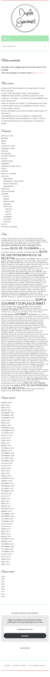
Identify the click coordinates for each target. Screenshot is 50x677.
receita (4, 338)
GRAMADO (33, 314)
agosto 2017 (6, 493)
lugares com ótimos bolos (17, 320)
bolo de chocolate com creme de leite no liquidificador (25, 265)
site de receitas (13, 388)
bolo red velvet (30, 272)
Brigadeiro (39, 275)
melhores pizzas (12, 327)
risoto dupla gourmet (9, 381)
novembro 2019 (8, 430)
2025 (3, 576)
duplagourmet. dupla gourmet (29, 306)
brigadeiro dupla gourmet (15, 282)
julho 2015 (6, 557)
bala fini (26, 242)
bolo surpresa (28, 275)
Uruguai (7, 222)
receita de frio (14, 354)
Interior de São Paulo (11, 166)
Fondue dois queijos (40, 310)
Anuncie (4, 138)
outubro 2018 (7, 458)
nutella (21, 329)
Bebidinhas (8, 179)
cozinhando (5, 295)
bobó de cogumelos (8, 261)
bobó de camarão (42, 259)
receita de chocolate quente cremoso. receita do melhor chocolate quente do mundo (22, 347)
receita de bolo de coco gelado (35, 339)
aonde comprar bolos (30, 238)
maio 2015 (5, 562)
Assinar (25, 635)
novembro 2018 (8, 456)
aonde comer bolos (15, 238)
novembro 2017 (8, 486)
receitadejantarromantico (30, 354)
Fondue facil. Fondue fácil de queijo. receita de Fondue (22, 312)
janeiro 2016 (6, 541)
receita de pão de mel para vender (34, 359)
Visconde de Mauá (9, 227)
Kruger (4, 171)
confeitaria (24, 293)
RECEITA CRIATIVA (17, 339)
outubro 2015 (7, 549)
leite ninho (19, 318)
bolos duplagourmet (19, 273)
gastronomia (7, 314)
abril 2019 (5, 443)
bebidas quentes (42, 242)
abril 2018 (5, 473)
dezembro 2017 (7, 483)
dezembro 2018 (7, 453)
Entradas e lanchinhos (13, 181)
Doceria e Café (43, 295)
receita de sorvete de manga (11, 364)
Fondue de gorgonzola (33, 308)
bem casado (5, 244)
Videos (4, 224)
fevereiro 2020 (7, 428)
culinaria (22, 295)
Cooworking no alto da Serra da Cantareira (21, 116)
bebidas (33, 242)
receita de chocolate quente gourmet (25, 350)
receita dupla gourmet (27, 366)
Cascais (8, 209)
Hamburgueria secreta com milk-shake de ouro (22, 96)
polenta (39, 332)
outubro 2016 (7, 519)
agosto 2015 (6, 554)
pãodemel (4, 334)
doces (4, 297)
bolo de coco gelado (23, 268)
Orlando (7, 204)
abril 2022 (5, 408)
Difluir (24, 665)
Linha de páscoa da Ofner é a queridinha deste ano (24, 103)
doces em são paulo (30, 297)
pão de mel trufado (36, 336)
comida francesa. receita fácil (25, 291)
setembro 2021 (7, 415)
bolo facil (31, 270)
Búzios (6, 196)
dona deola (26, 300)
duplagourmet (32, 303)
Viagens (4, 194)
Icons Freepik (33, 665)
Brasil (4, 141)
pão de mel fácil (37, 334)
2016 (3, 594)
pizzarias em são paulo (9, 332)
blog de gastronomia (24, 253)
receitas (29, 373)
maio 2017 (5, 501)
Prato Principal (10, 184)
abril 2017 (5, 503)
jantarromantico (7, 316)
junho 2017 (6, 498)
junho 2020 (6, 420)
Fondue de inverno (10, 310)
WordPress (16, 665)
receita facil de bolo (14, 368)
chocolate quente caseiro (24, 286)
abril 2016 (5, 534)
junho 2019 (6, 440)
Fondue (20, 308)
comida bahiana (7, 291)
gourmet (21, 314)
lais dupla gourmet (25, 316)
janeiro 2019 (6, 451)
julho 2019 (6, 438)
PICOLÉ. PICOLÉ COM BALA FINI (32, 331)
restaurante (34, 379)
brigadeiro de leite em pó (10, 277)
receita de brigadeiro (9, 341)
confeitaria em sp (35, 293)
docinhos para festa (13, 300)
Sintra (8, 214)
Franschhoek (7, 161)
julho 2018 (6, 466)
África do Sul (7, 136)
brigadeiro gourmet (33, 282)
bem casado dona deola (19, 244)
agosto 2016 (6, 524)
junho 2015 (6, 559)
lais (16, 316)
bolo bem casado (34, 261)
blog (30, 244)
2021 (3, 581)
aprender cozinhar (34, 240)
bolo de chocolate (10, 263)
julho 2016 (6, 526)
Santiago (5, 189)
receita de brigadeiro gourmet (19, 343)
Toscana (7, 219)
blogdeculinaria (9, 245)
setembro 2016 (7, 521)
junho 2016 (6, 529)
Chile (3, 143)
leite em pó (10, 318)
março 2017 (6, 506)
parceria (19, 331)
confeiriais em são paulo (10, 293)
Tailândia (7, 217)
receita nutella (37, 371)
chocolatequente (7, 286)
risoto (45, 379)
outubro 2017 (7, 488)
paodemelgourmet (8, 331)
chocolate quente (35, 284)
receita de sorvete (37, 362)
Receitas (5, 176)
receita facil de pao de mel (33, 368)
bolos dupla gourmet (39, 273)
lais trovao (37, 316)
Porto (8, 211)
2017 (3, 591)
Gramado (5, 163)
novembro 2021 (8, 413)
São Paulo (16, 391)
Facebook (25, 648)
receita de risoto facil (21, 362)
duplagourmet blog (8, 308)
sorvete (28, 389)
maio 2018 (5, 471)
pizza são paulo (30, 332)
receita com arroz (15, 338)
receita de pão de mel (22, 355)
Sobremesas (8, 186)
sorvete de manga (38, 389)
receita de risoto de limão (24, 361)
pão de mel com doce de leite (19, 334)
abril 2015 (5, 564)
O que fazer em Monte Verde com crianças (20, 93)
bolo (26, 261)
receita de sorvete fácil (31, 364)
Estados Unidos (8, 156)
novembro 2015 (8, 546)
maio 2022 (5, 405)
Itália (3, 168)
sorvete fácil (6, 391)
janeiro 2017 (6, 511)
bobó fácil (20, 261)
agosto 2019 (6, 435)
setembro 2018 (7, 461)
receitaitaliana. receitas (21, 371)
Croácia (4, 151)
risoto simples (17, 383)
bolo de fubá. (39, 268)
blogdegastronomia (31, 252)
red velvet (22, 379)
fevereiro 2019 (7, 448)
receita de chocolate (18, 345)
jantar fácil (42, 314)
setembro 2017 (7, 491)
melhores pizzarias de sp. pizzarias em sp (22, 324)
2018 (3, 589)
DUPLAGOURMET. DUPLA (9, 306)
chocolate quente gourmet (16, 289)
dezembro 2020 (7, 418)
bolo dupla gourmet (19, 270)
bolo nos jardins (18, 272)
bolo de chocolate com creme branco (34, 263)
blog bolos (36, 244)
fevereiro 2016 (7, 539)
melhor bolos (12, 322)
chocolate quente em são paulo (20, 288)
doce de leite (32, 295)
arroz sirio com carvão (13, 242)
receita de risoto (7, 361)
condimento (41, 291)
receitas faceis (38, 373)
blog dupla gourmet (26, 259)
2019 (3, 586)
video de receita (28, 391)
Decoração (6, 153)
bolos (40, 271)
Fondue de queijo (26, 310)
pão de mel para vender (20, 336)
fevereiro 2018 (7, 478)
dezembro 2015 (7, 544)
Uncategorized (8, 191)
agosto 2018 (6, 463)
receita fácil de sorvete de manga (23, 370)
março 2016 (6, 536)
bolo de (44, 261)
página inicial (38, 73)
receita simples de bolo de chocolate (15, 375)
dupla (33, 300)
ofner (27, 329)
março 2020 (6, 425)
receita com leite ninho (31, 338)
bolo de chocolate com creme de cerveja (16, 264)
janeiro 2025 (6, 402)
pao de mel (34, 329)
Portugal (7, 206)
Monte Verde (9, 201)
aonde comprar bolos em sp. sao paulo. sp (22, 239)
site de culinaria (10, 385)
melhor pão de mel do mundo (30, 327)
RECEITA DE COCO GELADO (29, 352)
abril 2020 (5, 423)
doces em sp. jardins (15, 297)
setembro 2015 (7, 551)
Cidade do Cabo (8, 146)
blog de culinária (24, 248)
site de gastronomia (34, 385)
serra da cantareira (33, 383)
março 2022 (6, 410)
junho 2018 (6, 468)
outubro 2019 (7, 433)
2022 (3, 579)
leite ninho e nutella (32, 318)
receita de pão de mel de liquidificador (24, 357)
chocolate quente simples (36, 289)
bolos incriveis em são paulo (11, 275)
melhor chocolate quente (27, 322)
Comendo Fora (7, 148)
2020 (3, 584)
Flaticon (42, 665)
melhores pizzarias (29, 323)
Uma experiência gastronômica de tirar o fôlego (23, 118)
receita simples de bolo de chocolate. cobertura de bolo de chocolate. (24, 376)
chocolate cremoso (21, 284)
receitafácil (5, 370)
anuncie (4, 238)
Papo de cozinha (8, 174)
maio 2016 (5, 531)
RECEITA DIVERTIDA (12, 366)
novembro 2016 (8, 516)
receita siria (39, 377)
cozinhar (14, 295)
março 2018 (6, 476)
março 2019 (6, 445)
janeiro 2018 (6, 481)
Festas (4, 158)
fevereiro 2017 (7, 509)
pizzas (21, 332)
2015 (3, 597)
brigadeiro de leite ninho (30, 277)
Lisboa (6, 199)
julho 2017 (6, 496)
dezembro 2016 (7, 514)
